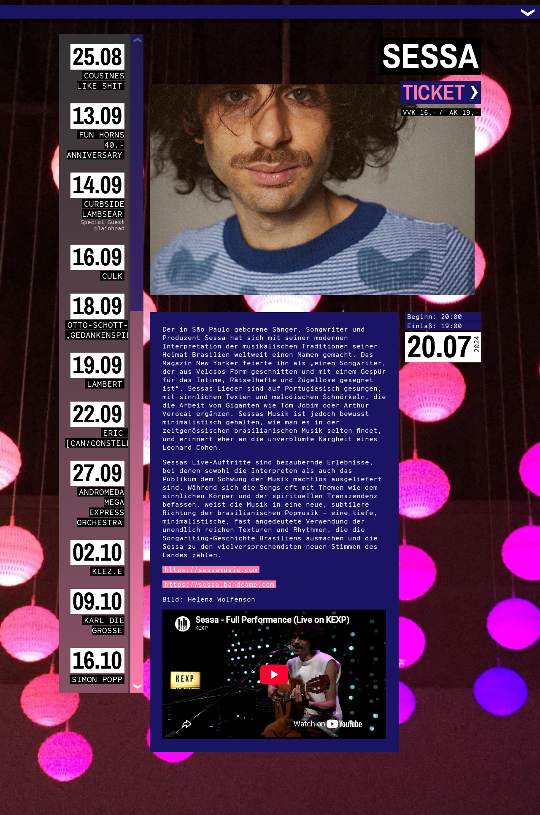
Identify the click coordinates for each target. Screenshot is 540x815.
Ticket (440, 92)
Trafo (16, 12)
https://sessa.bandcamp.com (219, 584)
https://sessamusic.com (211, 569)
